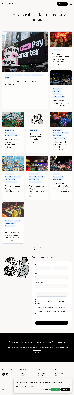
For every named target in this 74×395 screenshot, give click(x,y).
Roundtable (23, 375)
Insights (22, 373)
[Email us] (3, 374)
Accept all (55, 389)
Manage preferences (45, 389)
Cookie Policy (54, 382)
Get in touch (41, 375)
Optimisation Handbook (26, 377)
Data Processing (59, 377)
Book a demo (62, 3)
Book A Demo (41, 373)
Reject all (65, 389)
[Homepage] (7, 3)
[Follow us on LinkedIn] (7, 374)
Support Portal (42, 377)
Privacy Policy (59, 373)
